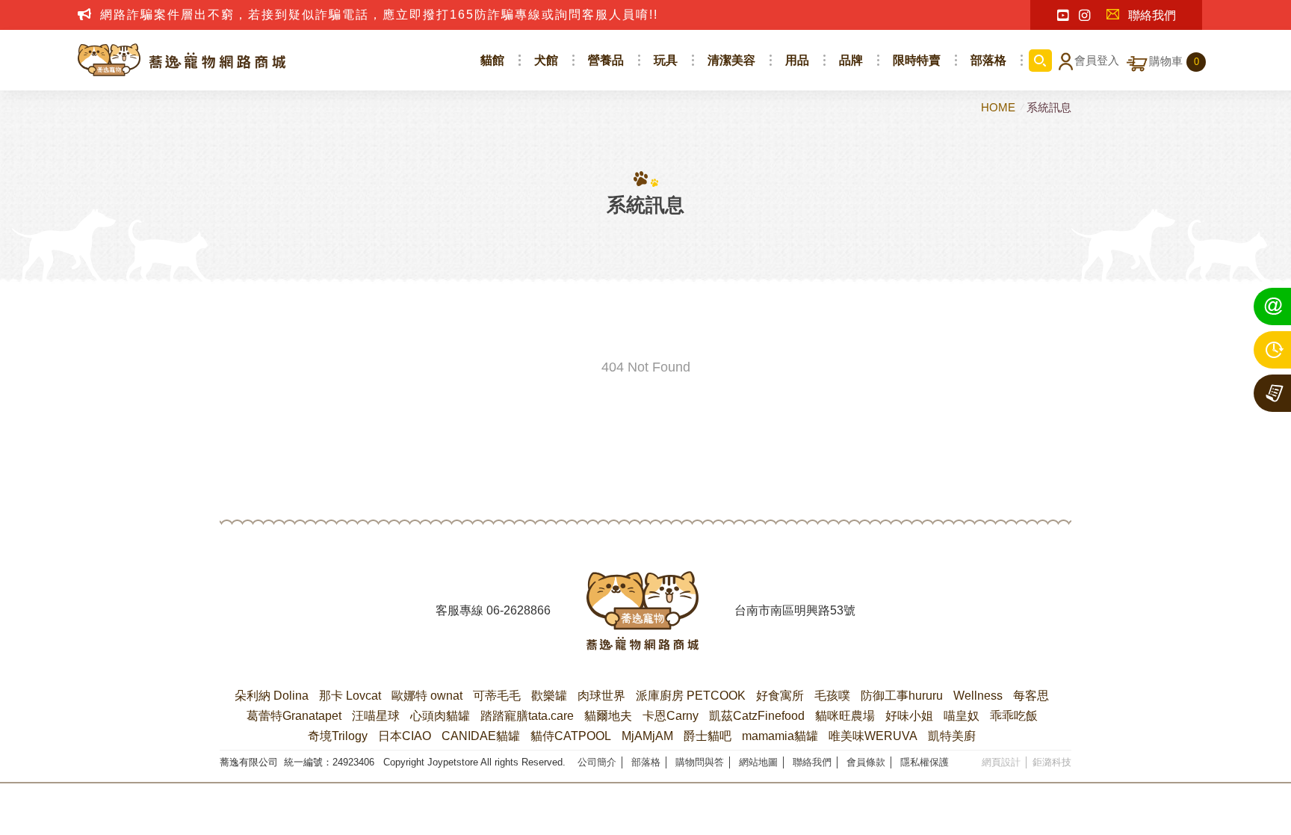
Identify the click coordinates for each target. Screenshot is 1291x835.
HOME (999, 107)
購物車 (1174, 61)
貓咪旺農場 (845, 715)
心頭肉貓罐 (440, 715)
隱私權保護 (924, 762)
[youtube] (1062, 15)
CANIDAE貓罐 (481, 736)
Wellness (978, 695)
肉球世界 (601, 695)
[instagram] (1084, 15)
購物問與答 (699, 762)
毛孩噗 (832, 695)
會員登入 (1096, 61)
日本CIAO (404, 736)
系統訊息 (1049, 107)
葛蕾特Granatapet (294, 715)
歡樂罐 (549, 695)
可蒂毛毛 (497, 695)
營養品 (606, 60)
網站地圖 (758, 762)
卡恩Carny (671, 715)
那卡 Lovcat (350, 695)
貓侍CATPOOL (570, 736)
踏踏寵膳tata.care (527, 715)
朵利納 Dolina (272, 695)
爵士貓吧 (707, 736)
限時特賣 (917, 60)
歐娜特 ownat (426, 695)
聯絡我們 (1152, 15)
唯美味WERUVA (873, 736)
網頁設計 (1001, 762)
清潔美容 (731, 60)
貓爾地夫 (608, 715)
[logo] (642, 610)
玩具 (666, 60)
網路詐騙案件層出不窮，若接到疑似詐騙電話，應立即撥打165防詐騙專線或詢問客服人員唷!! (379, 14)
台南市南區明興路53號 (794, 610)
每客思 (1031, 695)
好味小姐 (909, 715)
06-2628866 (518, 610)
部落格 (988, 60)
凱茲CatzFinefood (757, 715)
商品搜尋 (1040, 60)
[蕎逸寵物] (182, 60)
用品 (797, 60)
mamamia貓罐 (780, 736)
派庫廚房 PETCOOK (691, 695)
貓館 (492, 60)
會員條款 (865, 762)
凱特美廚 (952, 736)
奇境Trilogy (338, 736)
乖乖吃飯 (1014, 715)
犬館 (546, 60)
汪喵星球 (376, 715)
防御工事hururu (902, 695)
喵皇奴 (961, 715)
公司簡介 (597, 762)
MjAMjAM (647, 736)
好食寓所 (780, 695)
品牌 (851, 60)
